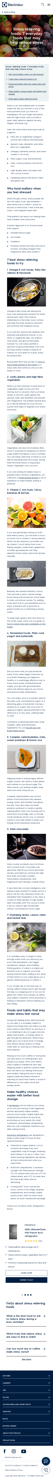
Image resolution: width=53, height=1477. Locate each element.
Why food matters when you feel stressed (26, 74)
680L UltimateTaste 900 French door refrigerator (35, 1232)
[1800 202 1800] (46, 1470)
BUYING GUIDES (9, 1426)
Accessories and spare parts (17, 1404)
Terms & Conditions (13, 1465)
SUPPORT (7, 1411)
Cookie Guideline (30, 1465)
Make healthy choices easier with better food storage (27, 92)
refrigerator (14, 1105)
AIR (4, 1390)
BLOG (5, 1419)
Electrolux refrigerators (17, 1135)
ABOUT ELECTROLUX (11, 1433)
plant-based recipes (28, 478)
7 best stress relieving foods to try (22, 79)
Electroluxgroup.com (13, 1457)
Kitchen (6, 1376)
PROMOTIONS (9, 1440)
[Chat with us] (46, 1461)
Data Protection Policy (14, 1470)
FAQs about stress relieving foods (22, 99)
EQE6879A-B (30, 1225)
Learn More (26, 1273)
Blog (9, 12)
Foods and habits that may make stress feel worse (27, 85)
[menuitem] (4, 1452)
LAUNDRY (7, 1383)
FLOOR (6, 1397)
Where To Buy (26, 1280)
